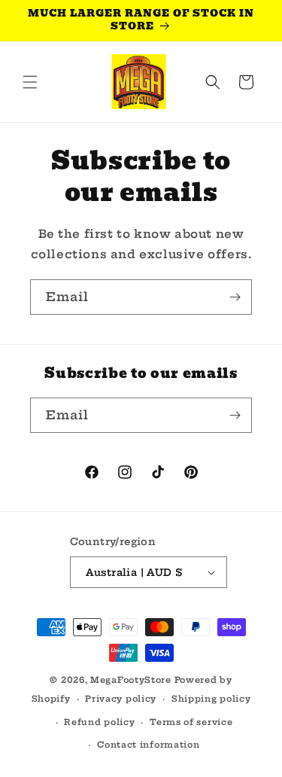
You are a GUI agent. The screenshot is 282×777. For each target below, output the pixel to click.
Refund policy (99, 722)
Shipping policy (211, 698)
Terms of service (191, 722)
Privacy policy (120, 698)
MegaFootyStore (130, 680)
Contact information (148, 744)
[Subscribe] (234, 297)
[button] (30, 82)
